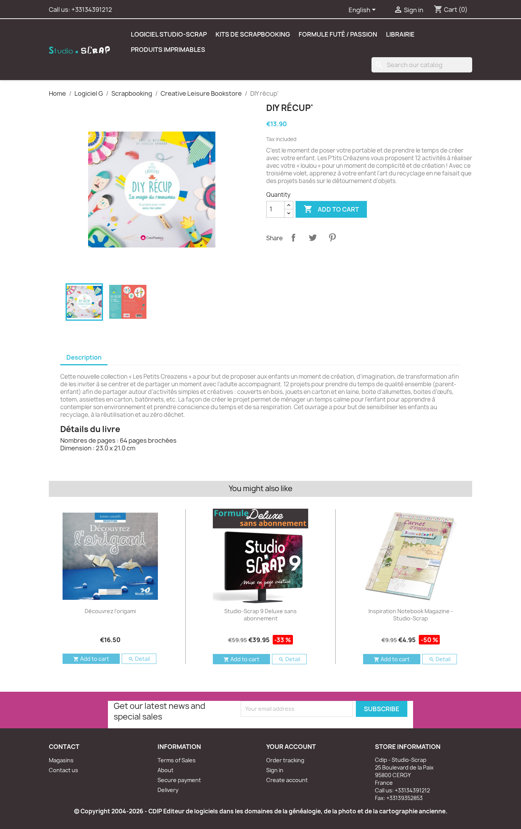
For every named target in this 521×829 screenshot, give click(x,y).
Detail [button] (139, 658)
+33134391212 (91, 9)
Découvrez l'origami (110, 611)
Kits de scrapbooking (252, 34)
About (166, 770)
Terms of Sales (177, 760)
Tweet (312, 237)
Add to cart (331, 209)
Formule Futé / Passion (338, 34)
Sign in (274, 770)
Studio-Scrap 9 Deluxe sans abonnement (260, 614)
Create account (287, 780)
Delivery (168, 790)
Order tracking (285, 760)
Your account (291, 746)
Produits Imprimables (168, 49)
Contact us (63, 770)
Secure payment (179, 780)
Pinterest (332, 237)
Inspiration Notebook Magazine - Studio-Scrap (410, 614)
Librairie (400, 34)
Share (293, 237)
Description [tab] (83, 357)
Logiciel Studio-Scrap (169, 34)
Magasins (61, 760)
